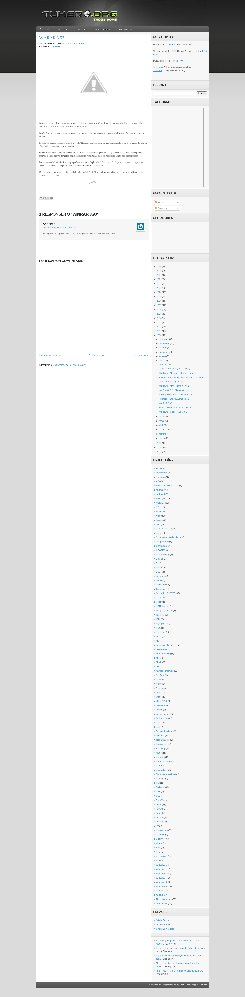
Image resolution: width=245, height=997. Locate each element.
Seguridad (161, 770)
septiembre (164, 352)
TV (157, 826)
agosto (162, 356)
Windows (160, 865)
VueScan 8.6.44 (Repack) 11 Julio (175, 390)
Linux (158, 636)
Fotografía (161, 576)
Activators (161, 477)
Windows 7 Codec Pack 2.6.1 (173, 412)
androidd (160, 494)
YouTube (160, 895)
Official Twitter (162, 920)
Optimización (162, 718)
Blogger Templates (199, 985)
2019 (159, 296)
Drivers (159, 567)
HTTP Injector (162, 606)
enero (162, 438)
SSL (158, 796)
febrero (162, 434)
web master (161, 856)
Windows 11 (162, 873)
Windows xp (162, 890)
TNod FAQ (178, 61)
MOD (158, 658)
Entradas (162, 202)
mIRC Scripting (163, 653)
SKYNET (160, 778)
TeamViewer (162, 800)
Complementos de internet (169, 537)
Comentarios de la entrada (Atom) (69, 365)
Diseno (159, 559)
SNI (158, 783)
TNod (158, 804)
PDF (158, 727)
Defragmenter (162, 554)
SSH (158, 791)
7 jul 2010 (70, 43)
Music (159, 662)
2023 (159, 279)
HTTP (159, 602)
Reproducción (163, 761)
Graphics (160, 597)
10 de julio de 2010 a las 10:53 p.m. (59, 227)
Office (159, 697)
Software (55, 46)
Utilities (159, 839)
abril (161, 425)
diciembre (164, 339)
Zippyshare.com (164, 899)
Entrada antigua (141, 355)
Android (82, 29)
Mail (158, 641)
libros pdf (160, 632)
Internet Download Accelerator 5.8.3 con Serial (181, 377)
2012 (159, 327)
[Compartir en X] (48, 198)
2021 (159, 288)
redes (159, 753)
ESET (159, 572)
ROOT (159, 765)
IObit (158, 619)
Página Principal (96, 355)
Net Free (160, 675)
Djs (157, 563)
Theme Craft (185, 985)
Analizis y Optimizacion (167, 485)
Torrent (159, 809)
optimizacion (162, 714)
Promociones (162, 744)
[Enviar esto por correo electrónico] (41, 198)
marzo (162, 429)
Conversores (162, 546)
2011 (159, 331)
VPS (158, 852)
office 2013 (161, 701)
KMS (158, 628)
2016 (159, 309)
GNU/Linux (161, 585)
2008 (159, 447)
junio (161, 416)
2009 (159, 443)
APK (158, 507)
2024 (159, 275)
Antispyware (162, 498)
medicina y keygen (165, 645)
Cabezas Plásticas (165, 929)
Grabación (161, 589)
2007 (159, 451)
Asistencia (161, 511)
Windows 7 (63, 29)
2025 (159, 270)
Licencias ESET (163, 924)
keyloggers (161, 623)
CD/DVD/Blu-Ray (164, 528)
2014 (159, 318)
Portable (160, 735)
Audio (159, 516)
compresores (162, 541)
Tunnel (159, 813)
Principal (44, 29)
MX (157, 666)
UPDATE (160, 834)
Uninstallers (162, 830)
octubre (162, 348)
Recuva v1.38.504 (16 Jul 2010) (174, 369)
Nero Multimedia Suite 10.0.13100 (175, 407)
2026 (159, 266)
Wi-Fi (158, 860)
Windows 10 (125, 29)
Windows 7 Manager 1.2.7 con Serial (177, 373)
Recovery (160, 748)
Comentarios (163, 208)
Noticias (160, 688)
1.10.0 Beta (171, 44)
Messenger (161, 649)
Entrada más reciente (49, 355)
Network (160, 679)
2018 (159, 301)
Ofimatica (160, 705)
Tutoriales (161, 822)
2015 (159, 314)
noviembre (164, 343)
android (160, 490)
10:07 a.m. (79, 43)
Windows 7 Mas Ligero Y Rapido (175, 386)
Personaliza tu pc (164, 731)
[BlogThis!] (44, 198)
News (159, 684)
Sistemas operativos (166, 774)
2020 (159, 292)
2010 (159, 335)
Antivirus (160, 503)
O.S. (158, 692)
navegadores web (165, 671)
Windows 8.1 (162, 886)
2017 (159, 305)
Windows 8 (161, 882)
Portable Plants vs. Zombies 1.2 (174, 399)
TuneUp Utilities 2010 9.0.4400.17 (175, 394)
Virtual (159, 843)
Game (159, 580)
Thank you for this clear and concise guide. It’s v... (180, 971)
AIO (158, 481)
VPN (158, 847)
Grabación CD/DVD (165, 593)
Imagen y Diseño (164, 610)
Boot (158, 524)
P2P (158, 722)
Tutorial (159, 817)
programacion (163, 740)
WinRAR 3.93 (51, 37)
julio (161, 360)
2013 (159, 322)
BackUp (160, 520)
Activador (160, 468)
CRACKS (160, 550)
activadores (161, 472)
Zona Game (162, 903)
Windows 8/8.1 (102, 29)
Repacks (160, 757)
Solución (157, 67)
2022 (159, 283)
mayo (161, 421)
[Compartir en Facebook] (51, 198)
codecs (159, 533)
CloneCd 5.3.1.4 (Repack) (171, 381)
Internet (159, 615)
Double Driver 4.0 (167, 364)
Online (159, 709)
